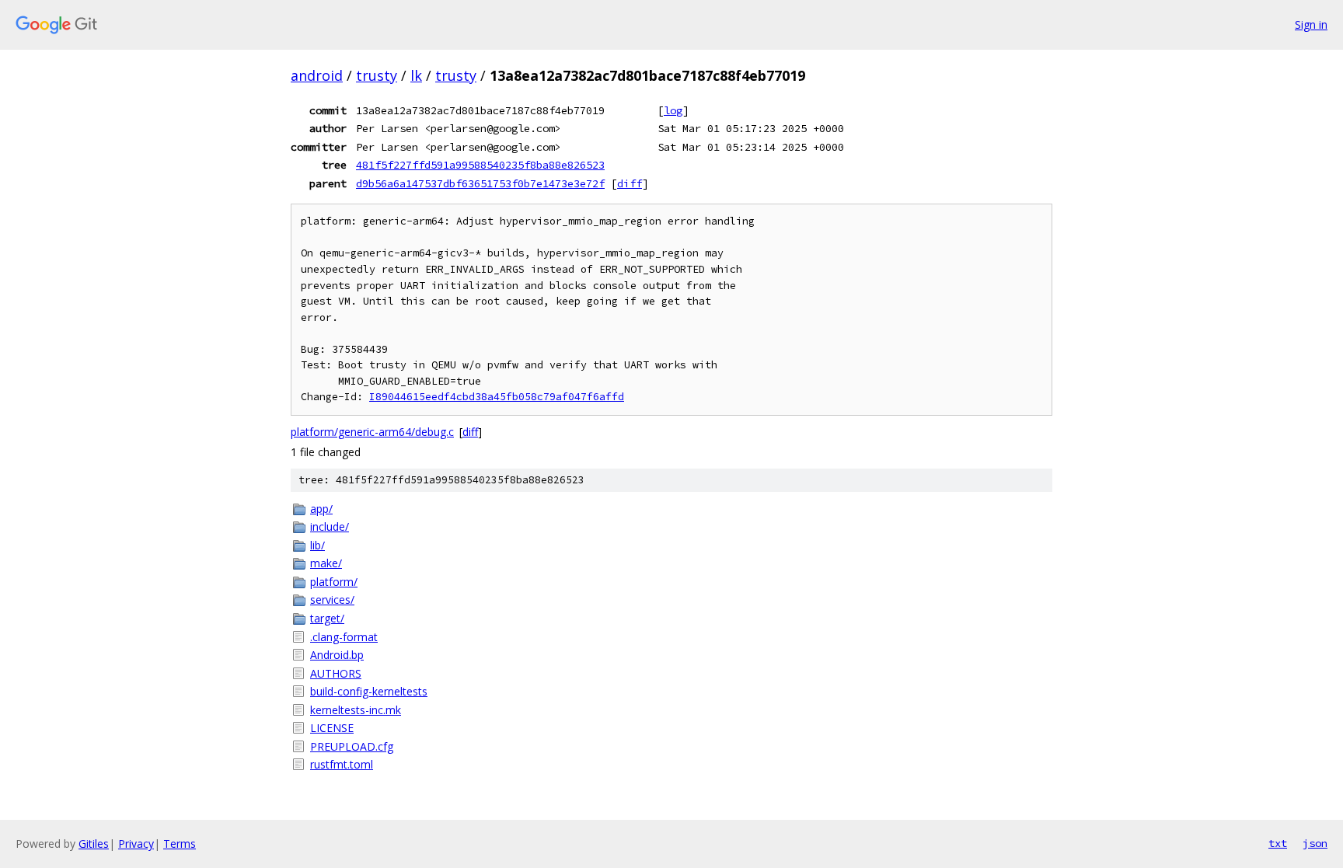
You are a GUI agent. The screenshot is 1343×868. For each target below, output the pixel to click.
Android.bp (337, 654)
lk (416, 75)
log (673, 110)
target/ (327, 618)
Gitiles (93, 843)
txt (1277, 843)
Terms (179, 843)
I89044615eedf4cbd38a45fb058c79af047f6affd (496, 396)
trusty (376, 75)
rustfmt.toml (341, 764)
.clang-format (344, 636)
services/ (332, 599)
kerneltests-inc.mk (355, 709)
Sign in (1311, 24)
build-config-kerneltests (368, 691)
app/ (321, 508)
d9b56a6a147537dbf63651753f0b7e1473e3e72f (480, 183)
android (317, 75)
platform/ (334, 581)
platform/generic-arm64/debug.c (372, 431)
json (1315, 843)
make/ (326, 563)
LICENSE (332, 727)
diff (629, 183)
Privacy (136, 843)
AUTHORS (335, 673)
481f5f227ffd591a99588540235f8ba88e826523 (480, 165)
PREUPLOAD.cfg (351, 746)
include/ (329, 526)
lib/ (317, 545)
